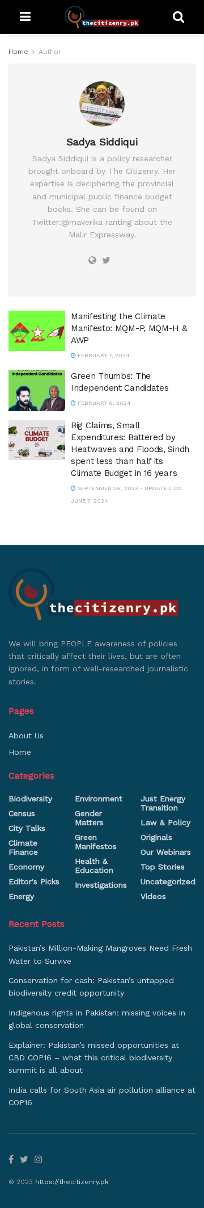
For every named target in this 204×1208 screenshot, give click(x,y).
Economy (26, 866)
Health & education (94, 865)
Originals (156, 837)
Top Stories (163, 866)
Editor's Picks (34, 881)
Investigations (101, 884)
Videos (153, 896)
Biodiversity (30, 798)
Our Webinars (166, 851)
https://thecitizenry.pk (72, 1182)
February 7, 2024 (103, 355)
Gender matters (89, 818)
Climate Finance (23, 847)
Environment (98, 798)
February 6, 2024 (103, 403)
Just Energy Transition (163, 803)
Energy (21, 896)
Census (21, 813)
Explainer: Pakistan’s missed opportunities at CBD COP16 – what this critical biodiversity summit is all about (93, 1057)
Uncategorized (168, 881)
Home (18, 52)
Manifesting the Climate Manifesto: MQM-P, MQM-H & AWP (129, 328)
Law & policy (165, 822)
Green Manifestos (96, 842)
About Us (26, 735)
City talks (26, 828)
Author (50, 52)
